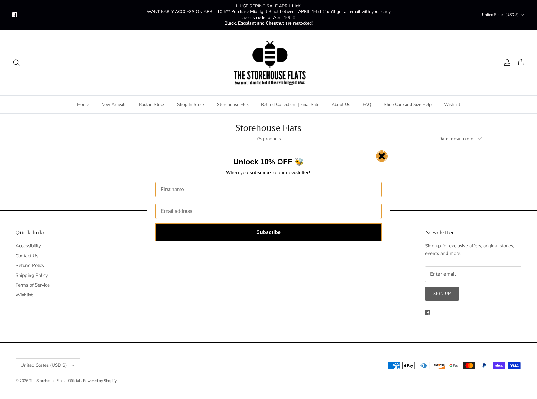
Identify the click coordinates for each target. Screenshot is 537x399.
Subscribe (268, 232)
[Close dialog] (381, 156)
